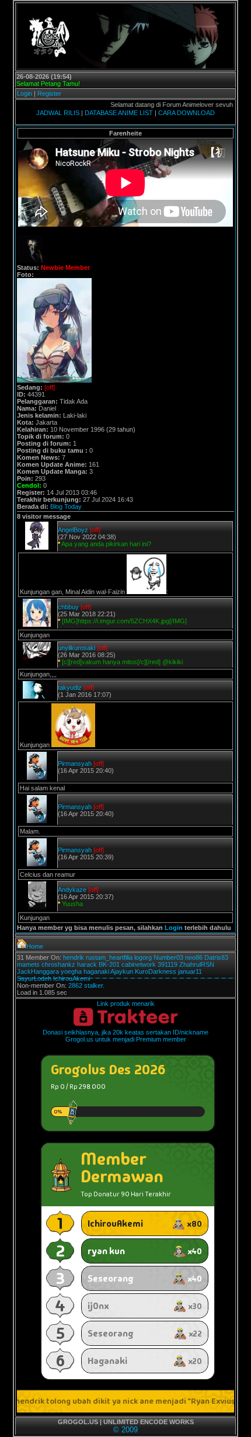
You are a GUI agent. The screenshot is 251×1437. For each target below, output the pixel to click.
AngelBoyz (73, 529)
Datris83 (216, 957)
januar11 (190, 971)
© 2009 (125, 1429)
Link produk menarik (126, 1003)
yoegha (71, 971)
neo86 (194, 957)
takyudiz (70, 687)
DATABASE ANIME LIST (119, 112)
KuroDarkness (155, 971)
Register (49, 93)
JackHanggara (38, 971)
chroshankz (58, 964)
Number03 (168, 957)
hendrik (73, 957)
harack (87, 964)
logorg (143, 957)
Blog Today (66, 506)
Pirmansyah (75, 763)
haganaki (96, 971)
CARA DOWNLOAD (186, 112)
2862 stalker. (86, 985)
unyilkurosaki (76, 647)
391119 (167, 964)
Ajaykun (121, 971)
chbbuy (68, 606)
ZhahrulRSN (196, 964)
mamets (28, 964)
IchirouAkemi (71, 978)
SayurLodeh (34, 978)
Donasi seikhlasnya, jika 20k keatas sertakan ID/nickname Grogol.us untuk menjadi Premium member (125, 1036)
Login (24, 93)
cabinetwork (138, 964)
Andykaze (72, 889)
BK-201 (109, 964)
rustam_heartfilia (109, 957)
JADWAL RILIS (57, 112)
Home (34, 946)
